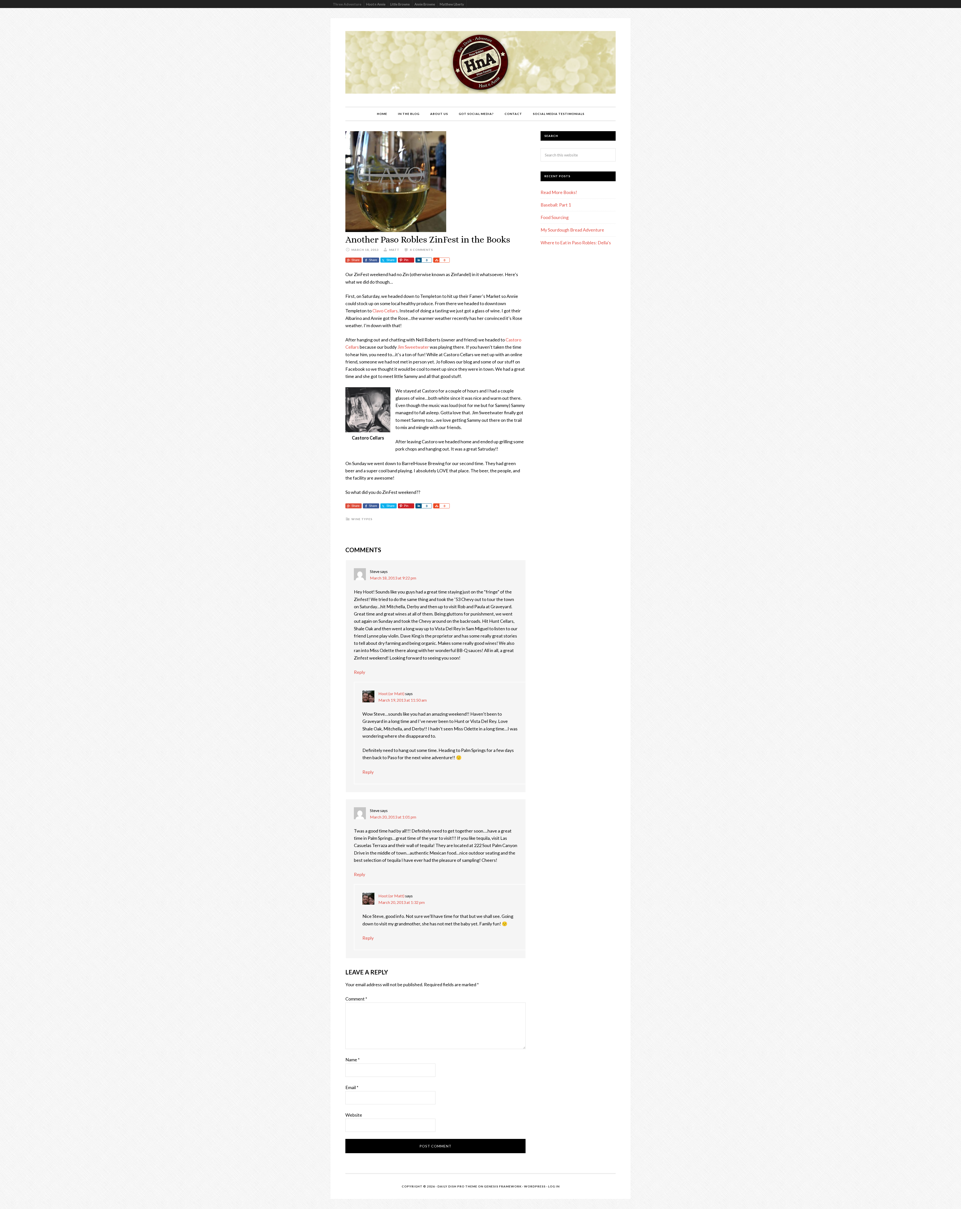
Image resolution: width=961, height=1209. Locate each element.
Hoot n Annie (375, 4)
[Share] (418, 260)
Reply (359, 672)
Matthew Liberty (452, 4)
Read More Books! (559, 192)
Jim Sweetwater (413, 347)
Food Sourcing (555, 217)
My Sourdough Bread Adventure (572, 230)
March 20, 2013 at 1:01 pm (393, 817)
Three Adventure (347, 4)
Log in (554, 1186)
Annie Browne (424, 4)
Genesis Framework (503, 1186)
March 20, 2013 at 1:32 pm (401, 902)
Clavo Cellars (385, 310)
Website (353, 1115)
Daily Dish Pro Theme (457, 1186)
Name (352, 1059)
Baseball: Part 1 (556, 205)
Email (351, 1087)
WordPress (535, 1186)
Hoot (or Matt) (391, 693)
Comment (356, 998)
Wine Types (361, 519)
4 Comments (421, 250)
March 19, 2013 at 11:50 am (402, 700)
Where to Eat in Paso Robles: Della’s (576, 242)
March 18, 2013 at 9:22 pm (393, 577)
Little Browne (400, 4)
